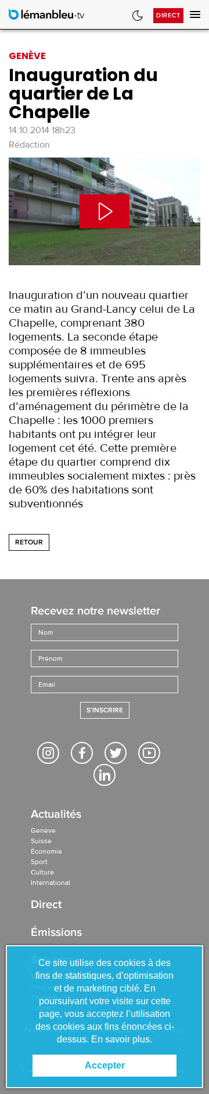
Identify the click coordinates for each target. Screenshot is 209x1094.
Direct (168, 15)
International (50, 882)
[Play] (104, 211)
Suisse (41, 841)
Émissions (56, 933)
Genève (43, 830)
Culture (42, 872)
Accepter (105, 1065)
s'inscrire (105, 710)
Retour (29, 542)
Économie (46, 851)
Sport (39, 861)
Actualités (56, 815)
